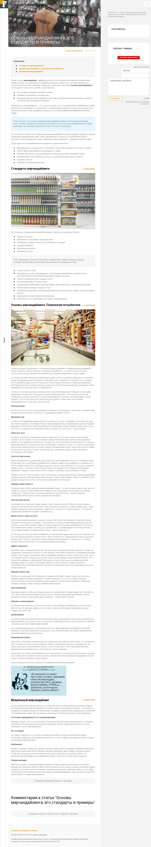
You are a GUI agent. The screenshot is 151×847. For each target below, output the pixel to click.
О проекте (15, 831)
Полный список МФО (129, 57)
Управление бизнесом (74, 51)
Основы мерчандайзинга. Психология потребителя (41, 69)
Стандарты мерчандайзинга (31, 66)
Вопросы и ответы (29, 831)
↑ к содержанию (88, 169)
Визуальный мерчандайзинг (31, 71)
